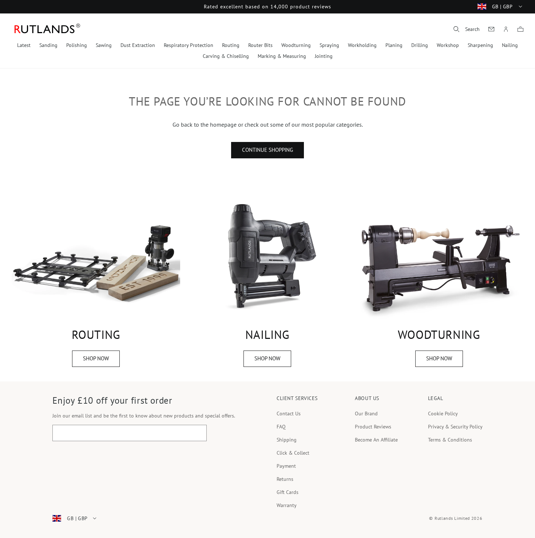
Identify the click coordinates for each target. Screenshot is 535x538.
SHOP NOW (96, 358)
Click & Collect (293, 453)
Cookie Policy (443, 413)
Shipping (287, 439)
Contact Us (289, 413)
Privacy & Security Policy (455, 426)
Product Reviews (373, 426)
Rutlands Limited (452, 518)
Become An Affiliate (376, 439)
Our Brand (366, 413)
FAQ (281, 426)
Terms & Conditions (450, 439)
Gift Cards (287, 492)
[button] (467, 29)
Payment (286, 466)
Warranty (287, 505)
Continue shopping (267, 149)
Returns (285, 479)
